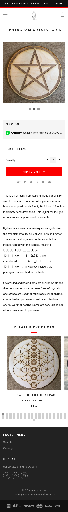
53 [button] (61, 418)
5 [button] (18, 414)
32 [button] (50, 416)
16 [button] (58, 414)
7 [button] (25, 414)
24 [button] (21, 416)
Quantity (10, 160)
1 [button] (3, 414)
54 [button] (65, 418)
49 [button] (47, 418)
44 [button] (29, 418)
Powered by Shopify (45, 494)
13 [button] (47, 414)
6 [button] (21, 414)
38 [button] (7, 418)
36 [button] (65, 416)
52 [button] (58, 418)
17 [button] (61, 414)
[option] (34, 72)
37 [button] (3, 418)
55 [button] (34, 420)
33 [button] (54, 416)
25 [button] (25, 416)
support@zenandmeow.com (20, 466)
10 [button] (36, 414)
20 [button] (7, 416)
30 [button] (43, 416)
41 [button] (18, 418)
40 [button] (14, 418)
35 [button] (61, 416)
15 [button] (54, 414)
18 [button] (65, 414)
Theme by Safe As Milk (24, 494)
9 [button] (32, 414)
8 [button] (29, 414)
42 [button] (21, 418)
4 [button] (14, 414)
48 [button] (43, 418)
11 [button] (39, 414)
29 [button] (39, 416)
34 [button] (58, 416)
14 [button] (50, 414)
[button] (30, 109)
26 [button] (29, 416)
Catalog (8, 448)
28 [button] (36, 416)
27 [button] (32, 416)
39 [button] (10, 418)
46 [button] (36, 418)
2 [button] (7, 414)
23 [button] (18, 416)
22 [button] (14, 416)
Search (7, 442)
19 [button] (3, 416)
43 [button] (25, 418)
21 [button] (10, 416)
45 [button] (32, 418)
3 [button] (10, 414)
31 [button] (47, 416)
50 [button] (50, 418)
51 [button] (54, 418)
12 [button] (43, 414)
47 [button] (39, 418)
